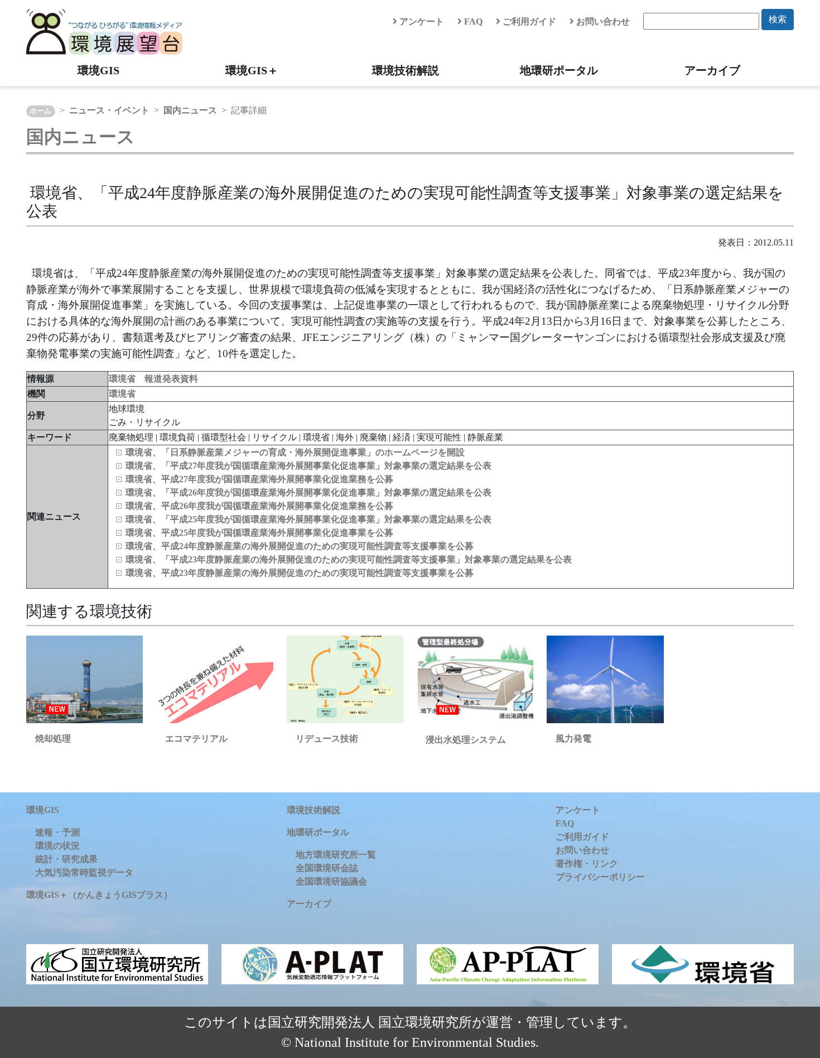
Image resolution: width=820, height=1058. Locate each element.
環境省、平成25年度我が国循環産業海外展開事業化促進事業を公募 (259, 532)
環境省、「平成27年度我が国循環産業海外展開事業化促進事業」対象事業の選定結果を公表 (308, 465)
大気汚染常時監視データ (84, 872)
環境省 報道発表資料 (153, 378)
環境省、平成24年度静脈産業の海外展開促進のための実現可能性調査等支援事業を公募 (300, 546)
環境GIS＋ (251, 70)
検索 (778, 19)
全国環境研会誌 (327, 868)
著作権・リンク (587, 863)
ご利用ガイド (528, 21)
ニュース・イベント (109, 110)
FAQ (472, 21)
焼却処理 (53, 738)
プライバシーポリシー (600, 877)
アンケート (420, 21)
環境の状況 (57, 845)
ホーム (40, 111)
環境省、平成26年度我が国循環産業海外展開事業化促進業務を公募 (259, 506)
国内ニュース (190, 110)
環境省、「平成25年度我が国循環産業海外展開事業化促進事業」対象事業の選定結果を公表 (308, 519)
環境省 (122, 393)
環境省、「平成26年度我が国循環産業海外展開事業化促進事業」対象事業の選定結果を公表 (308, 492)
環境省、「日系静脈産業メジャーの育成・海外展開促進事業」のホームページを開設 (295, 452)
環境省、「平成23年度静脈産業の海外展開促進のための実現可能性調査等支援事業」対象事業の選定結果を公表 (349, 559)
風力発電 (573, 738)
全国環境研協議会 (331, 881)
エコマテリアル (196, 738)
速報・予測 (57, 832)
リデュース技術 (327, 738)
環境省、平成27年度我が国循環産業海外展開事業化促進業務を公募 (259, 479)
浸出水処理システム (466, 739)
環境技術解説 (405, 70)
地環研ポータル (559, 70)
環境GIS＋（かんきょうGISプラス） (99, 895)
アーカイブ (712, 70)
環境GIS (98, 70)
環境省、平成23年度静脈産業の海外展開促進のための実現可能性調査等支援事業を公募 (300, 573)
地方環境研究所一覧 (336, 854)
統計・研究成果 (66, 859)
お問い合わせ (602, 21)
